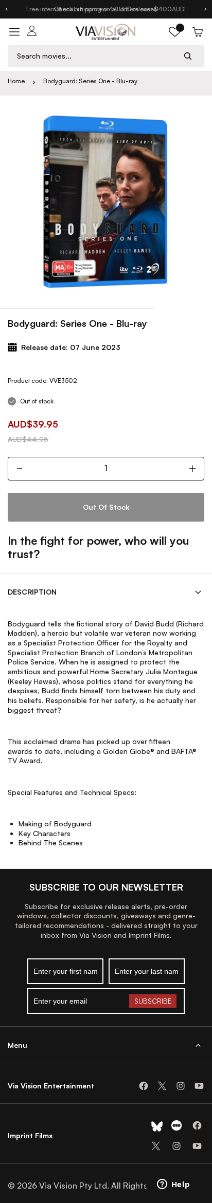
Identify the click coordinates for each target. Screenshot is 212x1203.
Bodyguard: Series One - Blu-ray (90, 81)
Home (16, 81)
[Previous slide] (6, 9)
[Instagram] (180, 1086)
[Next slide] (206, 9)
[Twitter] (162, 1086)
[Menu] (14, 32)
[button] (175, 32)
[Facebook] (143, 1086)
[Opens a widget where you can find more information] (173, 1185)
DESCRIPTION (32, 591)
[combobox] (96, 55)
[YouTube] (199, 1086)
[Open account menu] (32, 32)
